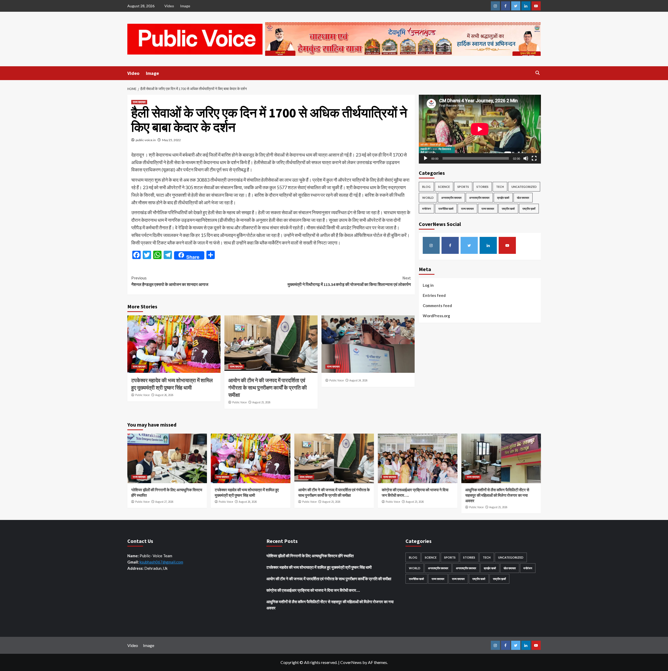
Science (444, 186)
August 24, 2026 (358, 380)
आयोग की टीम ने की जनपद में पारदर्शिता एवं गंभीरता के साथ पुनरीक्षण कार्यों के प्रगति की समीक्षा (267, 387)
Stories (482, 186)
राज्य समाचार (139, 102)
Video (169, 6)
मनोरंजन (426, 208)
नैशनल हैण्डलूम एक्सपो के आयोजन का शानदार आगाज (169, 281)
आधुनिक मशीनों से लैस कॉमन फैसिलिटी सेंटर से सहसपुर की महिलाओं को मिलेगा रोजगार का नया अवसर (497, 495)
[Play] (425, 158)
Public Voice (142, 395)
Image (185, 6)
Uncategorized (524, 186)
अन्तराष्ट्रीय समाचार (451, 197)
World (428, 197)
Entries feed (434, 295)
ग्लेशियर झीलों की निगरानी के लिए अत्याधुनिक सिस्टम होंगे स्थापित (310, 555)
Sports (463, 186)
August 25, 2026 (261, 402)
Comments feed (437, 305)
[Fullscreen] (534, 158)
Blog (426, 186)
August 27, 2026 (164, 502)
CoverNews (351, 662)
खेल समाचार (523, 197)
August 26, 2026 (164, 395)
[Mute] (525, 158)
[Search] (537, 72)
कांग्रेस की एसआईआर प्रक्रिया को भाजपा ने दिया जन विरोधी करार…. (313, 590)
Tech (500, 186)
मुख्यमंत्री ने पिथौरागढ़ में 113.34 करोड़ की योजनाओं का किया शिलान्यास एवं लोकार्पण (349, 281)
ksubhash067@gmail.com (161, 562)
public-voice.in (146, 140)
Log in (428, 285)
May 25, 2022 (171, 140)
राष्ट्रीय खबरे (508, 208)
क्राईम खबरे (503, 197)
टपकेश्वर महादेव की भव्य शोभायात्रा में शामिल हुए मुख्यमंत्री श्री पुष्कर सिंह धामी (319, 567)
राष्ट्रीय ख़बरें (528, 208)
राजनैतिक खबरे (446, 208)
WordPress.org (436, 315)
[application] (480, 129)
